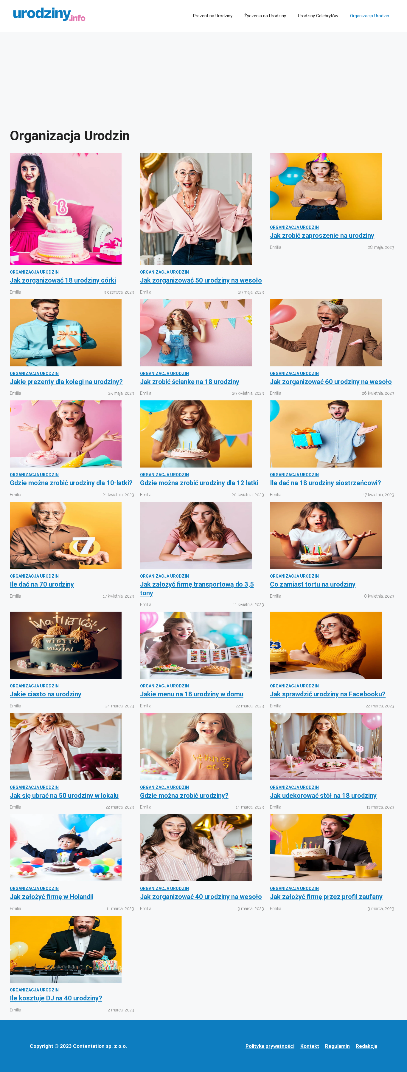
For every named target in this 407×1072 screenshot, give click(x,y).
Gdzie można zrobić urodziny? (184, 795)
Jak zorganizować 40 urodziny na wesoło (201, 896)
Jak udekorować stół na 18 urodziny (323, 795)
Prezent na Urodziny (212, 15)
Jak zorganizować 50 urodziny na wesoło (201, 280)
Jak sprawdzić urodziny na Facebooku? (328, 694)
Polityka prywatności (270, 1046)
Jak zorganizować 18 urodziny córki (63, 280)
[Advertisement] (203, 76)
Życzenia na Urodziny (265, 15)
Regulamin (337, 1046)
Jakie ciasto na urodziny (45, 694)
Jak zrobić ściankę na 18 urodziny (189, 381)
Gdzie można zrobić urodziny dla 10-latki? (71, 483)
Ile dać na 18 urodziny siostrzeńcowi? (325, 483)
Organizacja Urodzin (369, 15)
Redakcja (366, 1046)
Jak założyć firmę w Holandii (51, 896)
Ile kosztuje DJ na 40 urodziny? (56, 998)
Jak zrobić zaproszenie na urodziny (322, 235)
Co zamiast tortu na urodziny (312, 584)
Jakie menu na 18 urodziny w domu (191, 694)
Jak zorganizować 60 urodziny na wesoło (331, 381)
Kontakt (309, 1046)
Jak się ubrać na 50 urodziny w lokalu (64, 795)
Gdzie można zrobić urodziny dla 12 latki (199, 483)
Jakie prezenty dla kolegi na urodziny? (66, 381)
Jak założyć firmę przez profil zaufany (326, 896)
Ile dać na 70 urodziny (42, 584)
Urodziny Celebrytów (318, 15)
